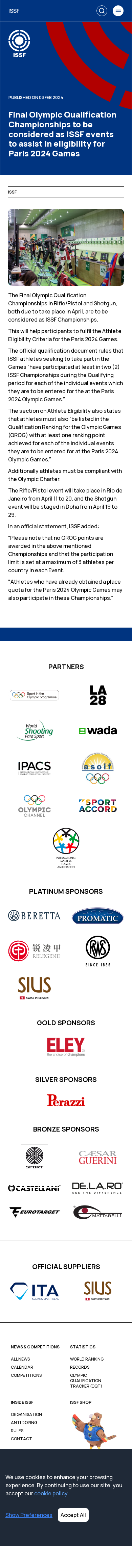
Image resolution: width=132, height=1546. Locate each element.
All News (20, 1359)
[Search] (101, 10)
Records (79, 1367)
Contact (21, 1439)
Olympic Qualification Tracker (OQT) (86, 1381)
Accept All (73, 1515)
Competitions (26, 1375)
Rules (17, 1431)
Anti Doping (24, 1422)
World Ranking (87, 1359)
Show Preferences (28, 1515)
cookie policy (50, 1493)
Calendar (22, 1367)
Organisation (26, 1414)
